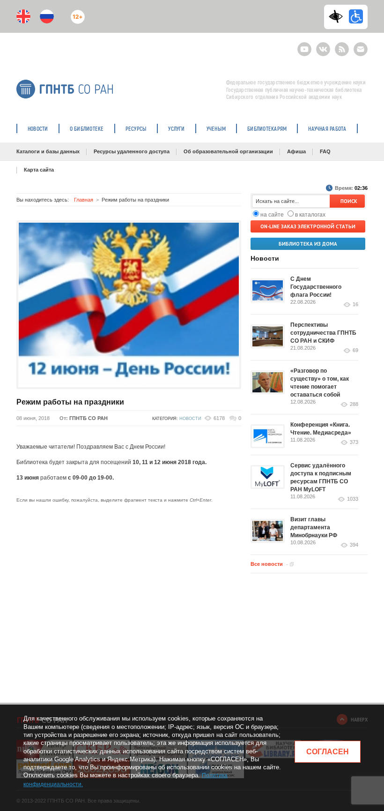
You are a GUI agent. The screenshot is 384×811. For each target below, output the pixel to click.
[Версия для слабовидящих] (338, 16)
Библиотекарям (267, 128)
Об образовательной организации (228, 151)
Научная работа (327, 128)
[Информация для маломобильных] (356, 16)
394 (354, 545)
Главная (83, 200)
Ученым (216, 128)
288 (354, 404)
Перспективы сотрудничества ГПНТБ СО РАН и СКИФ (323, 333)
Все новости (267, 564)
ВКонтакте (323, 45)
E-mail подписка (361, 49)
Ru (47, 16)
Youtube (304, 45)
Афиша (296, 151)
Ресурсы (136, 128)
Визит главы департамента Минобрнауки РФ (313, 527)
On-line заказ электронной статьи (307, 226)
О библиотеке (87, 128)
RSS (341, 45)
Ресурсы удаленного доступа (132, 151)
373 (354, 442)
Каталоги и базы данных (48, 151)
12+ (76, 13)
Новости (38, 128)
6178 (219, 418)
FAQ (325, 151)
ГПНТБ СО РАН (88, 418)
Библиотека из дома (308, 243)
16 (355, 304)
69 (355, 350)
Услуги (176, 128)
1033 (352, 499)
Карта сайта (39, 170)
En (23, 16)
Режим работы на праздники (70, 402)
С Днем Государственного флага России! (315, 287)
